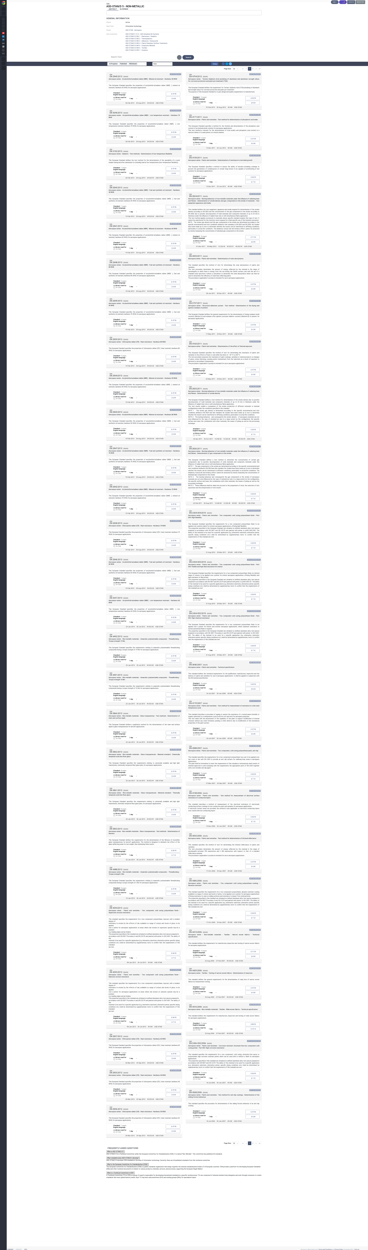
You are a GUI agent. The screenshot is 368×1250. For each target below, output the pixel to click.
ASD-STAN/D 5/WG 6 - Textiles (136, 48)
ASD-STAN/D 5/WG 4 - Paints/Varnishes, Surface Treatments (146, 43)
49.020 (234, 439)
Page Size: (227, 69)
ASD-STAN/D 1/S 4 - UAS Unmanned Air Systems (142, 34)
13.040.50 (218, 439)
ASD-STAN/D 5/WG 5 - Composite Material (140, 45)
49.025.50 (150, 665)
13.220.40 (221, 246)
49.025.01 (230, 246)
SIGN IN (351, 2)
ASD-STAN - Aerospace (134, 30)
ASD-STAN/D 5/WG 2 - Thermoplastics (139, 39)
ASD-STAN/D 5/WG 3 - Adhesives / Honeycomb (142, 41)
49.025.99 (150, 178)
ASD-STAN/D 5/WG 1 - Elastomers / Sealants (141, 36)
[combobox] (141, 64)
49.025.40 (150, 103)
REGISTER (360, 2)
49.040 (150, 962)
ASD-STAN (159, 103)
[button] (214, 63)
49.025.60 (230, 961)
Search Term (116, 57)
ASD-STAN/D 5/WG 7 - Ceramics (137, 50)
